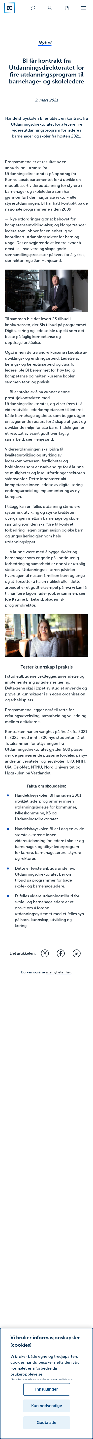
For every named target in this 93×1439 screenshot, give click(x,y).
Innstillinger (46, 1389)
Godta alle (46, 1422)
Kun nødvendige (46, 1406)
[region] (46, 1383)
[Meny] (83, 7)
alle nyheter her (58, 972)
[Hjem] (9, 7)
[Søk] (33, 7)
